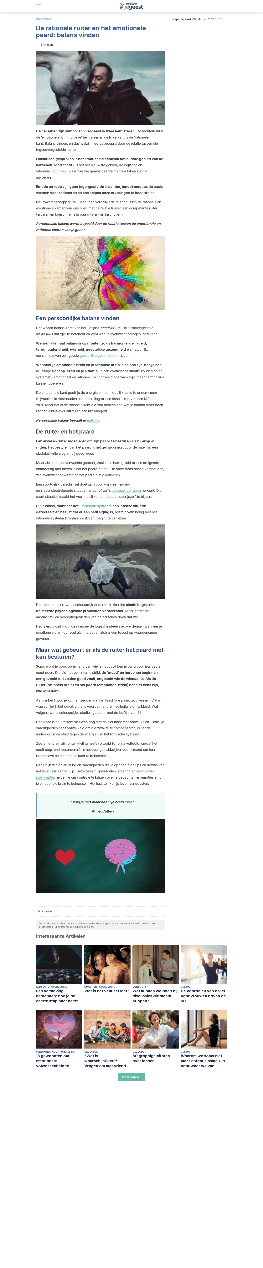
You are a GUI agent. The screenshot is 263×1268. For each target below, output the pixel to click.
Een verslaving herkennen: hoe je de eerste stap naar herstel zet (58, 996)
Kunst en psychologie (99, 986)
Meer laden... (131, 1077)
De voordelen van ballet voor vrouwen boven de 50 (203, 996)
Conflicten (140, 986)
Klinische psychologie (51, 986)
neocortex (59, 171)
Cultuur (186, 986)
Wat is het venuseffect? (106, 991)
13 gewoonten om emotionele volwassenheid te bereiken (52, 1061)
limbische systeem (96, 506)
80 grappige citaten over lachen (151, 1058)
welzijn (93, 420)
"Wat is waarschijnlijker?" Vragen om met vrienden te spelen (107, 1061)
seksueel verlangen (127, 490)
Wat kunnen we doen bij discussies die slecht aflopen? (154, 996)
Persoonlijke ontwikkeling (55, 1051)
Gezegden (91, 1051)
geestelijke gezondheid (98, 356)
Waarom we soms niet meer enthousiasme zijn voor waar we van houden (203, 1061)
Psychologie (43, 18)
